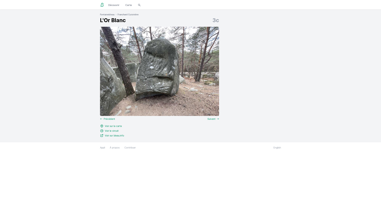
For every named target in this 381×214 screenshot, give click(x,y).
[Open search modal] (139, 5)
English (277, 147)
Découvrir (113, 5)
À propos (115, 147)
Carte (128, 5)
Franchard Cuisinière (128, 14)
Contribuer (130, 147)
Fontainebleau (107, 14)
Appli (102, 147)
